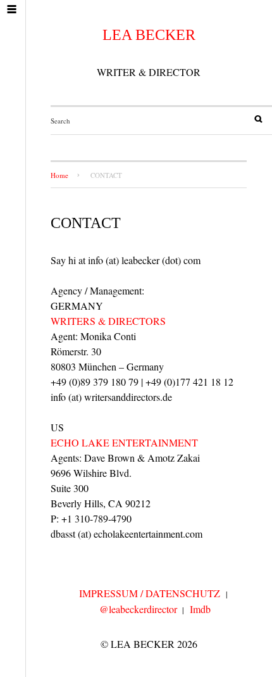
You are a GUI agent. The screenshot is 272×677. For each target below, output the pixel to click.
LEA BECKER (148, 35)
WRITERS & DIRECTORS (108, 320)
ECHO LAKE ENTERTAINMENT (124, 442)
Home (59, 175)
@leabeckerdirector (138, 609)
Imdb (200, 609)
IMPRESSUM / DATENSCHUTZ (149, 593)
